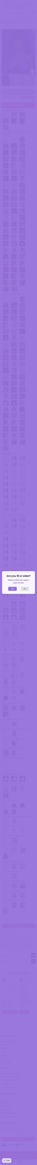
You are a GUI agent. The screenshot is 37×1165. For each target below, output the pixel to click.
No (25, 589)
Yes (12, 589)
